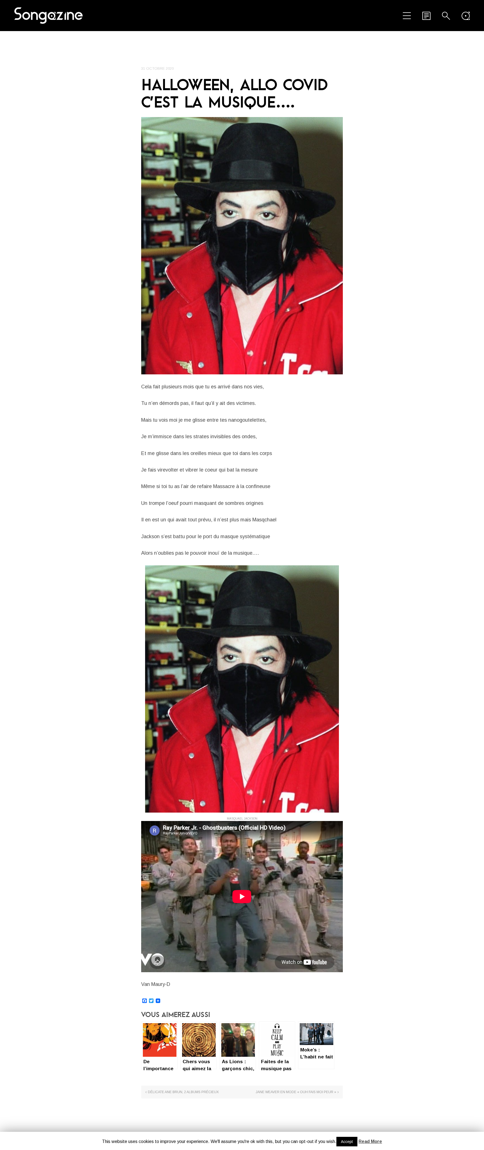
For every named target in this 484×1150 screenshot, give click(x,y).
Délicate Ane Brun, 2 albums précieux (183, 1092)
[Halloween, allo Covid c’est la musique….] (242, 245)
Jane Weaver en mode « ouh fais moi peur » (296, 1092)
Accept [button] (347, 1141)
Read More (370, 1141)
